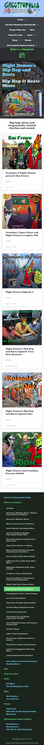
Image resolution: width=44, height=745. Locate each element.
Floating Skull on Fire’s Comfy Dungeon (22, 594)
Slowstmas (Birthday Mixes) (17, 519)
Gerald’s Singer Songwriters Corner (20, 607)
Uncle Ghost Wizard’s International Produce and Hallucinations (20, 579)
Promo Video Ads (17, 30)
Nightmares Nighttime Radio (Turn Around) (20, 568)
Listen (20, 19)
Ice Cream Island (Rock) (16, 598)
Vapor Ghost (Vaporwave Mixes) (19, 545)
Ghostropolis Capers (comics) (20, 45)
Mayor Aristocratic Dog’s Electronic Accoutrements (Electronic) (20, 551)
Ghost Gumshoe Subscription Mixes (20, 528)
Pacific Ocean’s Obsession (16, 612)
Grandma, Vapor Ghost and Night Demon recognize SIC (22, 234)
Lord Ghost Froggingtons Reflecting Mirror (20, 650)
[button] (22, 55)
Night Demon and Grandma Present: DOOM (22, 472)
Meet (32, 30)
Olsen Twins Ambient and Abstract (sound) (20, 639)
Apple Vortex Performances (17, 634)
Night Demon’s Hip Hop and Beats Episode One (20, 412)
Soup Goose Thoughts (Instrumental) (21, 603)
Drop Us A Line (15, 35)
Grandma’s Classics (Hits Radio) (19, 573)
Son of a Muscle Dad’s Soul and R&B (20, 556)
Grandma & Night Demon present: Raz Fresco (21, 174)
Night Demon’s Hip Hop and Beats (19, 589)
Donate (28, 40)
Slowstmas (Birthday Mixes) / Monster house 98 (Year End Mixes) (21, 514)
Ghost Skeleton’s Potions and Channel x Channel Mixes (22, 623)
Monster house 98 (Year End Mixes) (20, 524)
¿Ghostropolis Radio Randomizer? (19, 655)
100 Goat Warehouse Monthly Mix (20, 25)
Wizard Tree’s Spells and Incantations (21, 645)
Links (29, 35)
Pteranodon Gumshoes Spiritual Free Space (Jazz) (20, 540)
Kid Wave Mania (12, 629)
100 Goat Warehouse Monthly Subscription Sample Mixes (17, 534)
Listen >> (9, 181)
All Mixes (10, 508)
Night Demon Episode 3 (20, 292)
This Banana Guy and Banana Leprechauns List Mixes (18, 617)
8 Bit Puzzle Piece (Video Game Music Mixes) (21, 562)
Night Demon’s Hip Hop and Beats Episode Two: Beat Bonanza (20, 351)
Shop (14, 40)
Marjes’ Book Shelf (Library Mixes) (20, 584)
